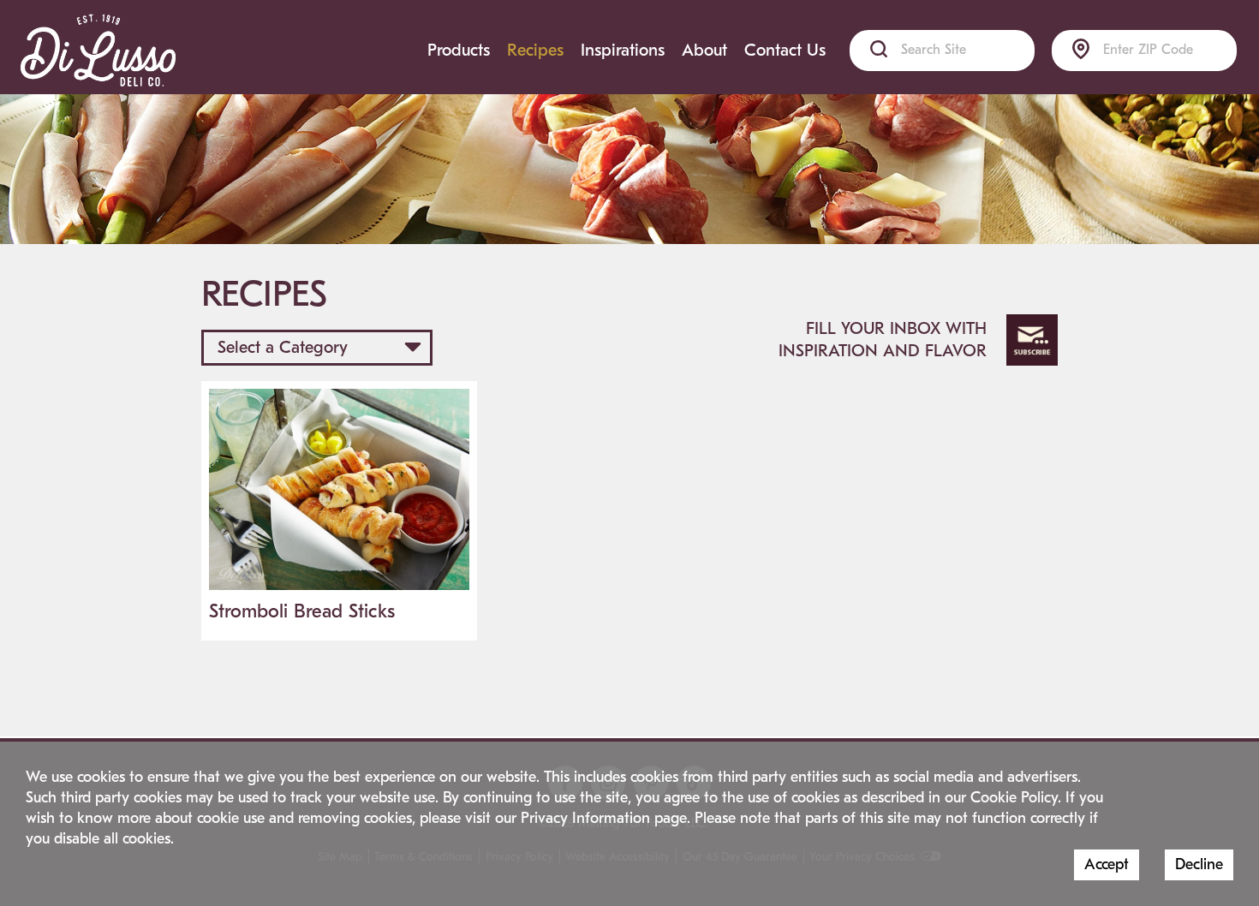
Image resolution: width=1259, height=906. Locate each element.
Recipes (535, 50)
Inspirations (623, 50)
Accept (1106, 864)
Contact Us (785, 50)
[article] (339, 511)
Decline (1199, 864)
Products (458, 50)
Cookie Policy (1014, 798)
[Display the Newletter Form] (1032, 340)
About (704, 50)
